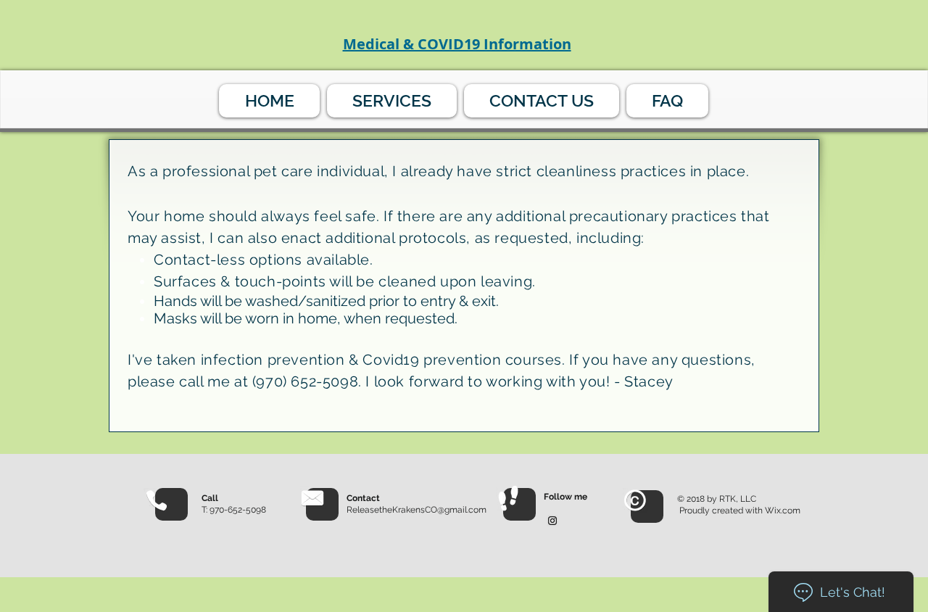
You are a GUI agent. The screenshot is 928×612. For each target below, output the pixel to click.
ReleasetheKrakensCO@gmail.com (416, 510)
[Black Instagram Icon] (552, 520)
